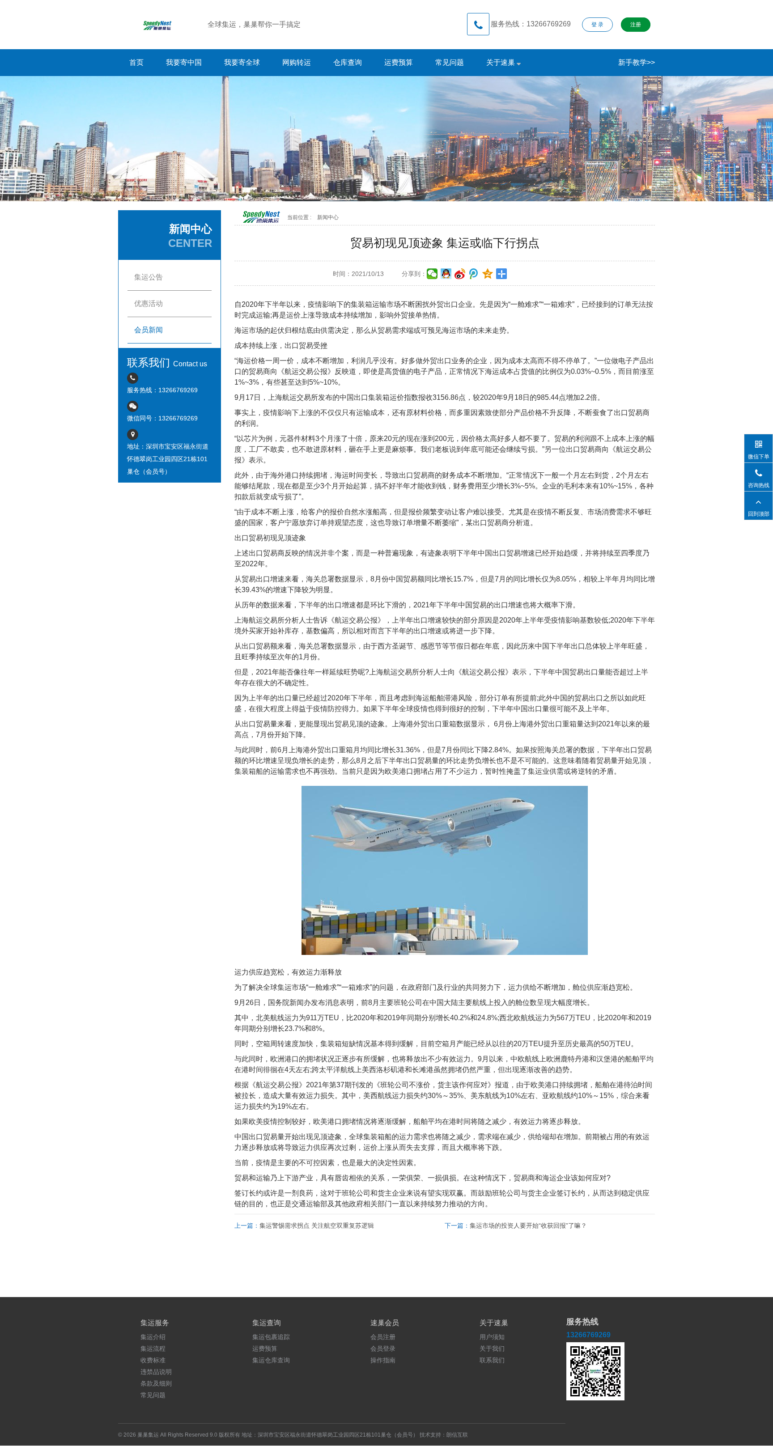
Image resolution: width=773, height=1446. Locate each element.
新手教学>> (636, 62)
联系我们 (492, 1360)
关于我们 (492, 1348)
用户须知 (492, 1336)
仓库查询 (347, 62)
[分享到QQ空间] (487, 273)
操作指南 (382, 1360)
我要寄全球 (242, 62)
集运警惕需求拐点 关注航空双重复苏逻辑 (316, 1225)
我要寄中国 (184, 62)
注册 (635, 24)
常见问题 (449, 62)
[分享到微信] (432, 273)
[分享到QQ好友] (446, 273)
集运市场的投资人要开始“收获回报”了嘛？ (528, 1225)
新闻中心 (328, 217)
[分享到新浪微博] (460, 273)
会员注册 (382, 1336)
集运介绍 (153, 1336)
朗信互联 (457, 1435)
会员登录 (382, 1348)
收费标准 (153, 1360)
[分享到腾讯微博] (474, 273)
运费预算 (398, 62)
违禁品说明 (156, 1371)
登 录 (597, 24)
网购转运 (296, 62)
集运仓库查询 (271, 1360)
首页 (136, 62)
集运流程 (153, 1348)
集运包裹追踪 (271, 1336)
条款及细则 (156, 1383)
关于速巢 (501, 62)
